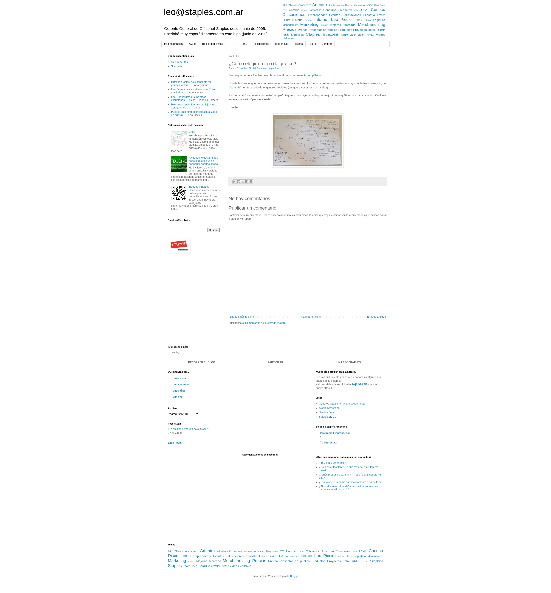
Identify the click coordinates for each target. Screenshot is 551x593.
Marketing (309, 24)
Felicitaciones (351, 15)
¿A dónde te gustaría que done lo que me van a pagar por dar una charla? (204, 160)
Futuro (286, 20)
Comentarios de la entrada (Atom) (265, 322)
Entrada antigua (376, 316)
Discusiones (294, 14)
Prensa (303, 29)
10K (285, 5)
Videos (380, 34)
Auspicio (368, 5)
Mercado (350, 24)
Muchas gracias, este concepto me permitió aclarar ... (191, 83)
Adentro (319, 4)
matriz (324, 25)
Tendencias (281, 43)
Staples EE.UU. (328, 416)
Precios (290, 29)
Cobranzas (314, 10)
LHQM (359, 20)
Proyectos (360, 29)
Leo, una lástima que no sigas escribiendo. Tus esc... (188, 99)
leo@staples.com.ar (203, 12)
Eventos (334, 15)
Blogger (294, 576)
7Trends (292, 5)
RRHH (381, 29)
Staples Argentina (329, 407)
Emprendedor (317, 15)
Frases (381, 15)
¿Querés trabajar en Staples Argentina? (342, 403)
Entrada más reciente (242, 316)
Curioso (378, 9)
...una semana (180, 384)
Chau (192, 131)
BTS (285, 10)
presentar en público (308, 75)
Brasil (382, 5)
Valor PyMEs (366, 34)
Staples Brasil (327, 412)
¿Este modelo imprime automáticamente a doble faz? (350, 482)
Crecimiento (345, 10)
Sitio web (176, 66)
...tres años (179, 378)
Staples (313, 34)
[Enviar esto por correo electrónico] (234, 181)
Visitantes (288, 38)
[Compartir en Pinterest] (251, 181)
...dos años (179, 390)
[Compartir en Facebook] (247, 181)
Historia (297, 20)
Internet (321, 19)
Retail (372, 29)
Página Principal (311, 316)
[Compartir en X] (243, 181)
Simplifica (297, 34)
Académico (304, 5)
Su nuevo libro (179, 61)
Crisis (356, 10)
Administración (336, 5)
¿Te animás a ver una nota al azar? (188, 429)
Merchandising (371, 24)
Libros (367, 20)
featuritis (235, 87)
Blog (376, 5)
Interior (308, 20)
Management (290, 24)
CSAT (365, 10)
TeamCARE (330, 34)
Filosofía (369, 15)
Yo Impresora (328, 442)
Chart (304, 10)
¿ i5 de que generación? (333, 462)
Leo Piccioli (342, 19)
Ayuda (193, 43)
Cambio (294, 10)
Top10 (344, 34)
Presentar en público (323, 29)
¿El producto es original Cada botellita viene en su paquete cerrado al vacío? (348, 488)
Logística (379, 20)
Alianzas (358, 5)
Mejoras (335, 24)
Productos (345, 29)
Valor (353, 34)
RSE (286, 34)
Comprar (327, 43)
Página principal (173, 43)
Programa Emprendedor (335, 433)
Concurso (329, 10)
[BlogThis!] (239, 181)
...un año (177, 396)
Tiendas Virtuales (199, 186)
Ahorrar (349, 5)
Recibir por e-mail (212, 43)
